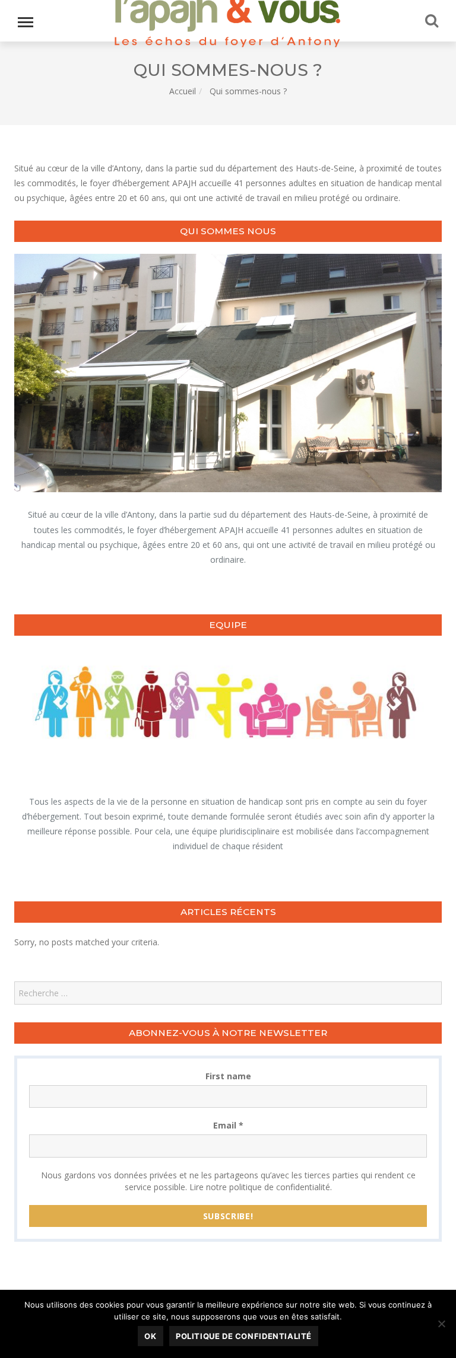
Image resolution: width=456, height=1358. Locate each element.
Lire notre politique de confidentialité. (260, 1187)
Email (228, 1125)
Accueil (182, 91)
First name (228, 1076)
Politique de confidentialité (244, 1336)
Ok (150, 1336)
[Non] (441, 1324)
